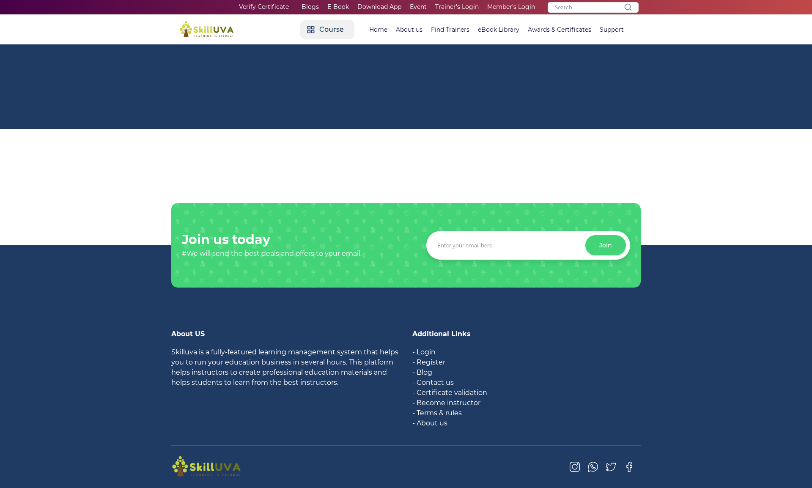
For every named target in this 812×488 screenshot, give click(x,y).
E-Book (338, 7)
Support (612, 29)
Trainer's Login (457, 7)
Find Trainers (450, 29)
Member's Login (511, 7)
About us (409, 29)
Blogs (310, 7)
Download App (379, 7)
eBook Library (498, 29)
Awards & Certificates (559, 29)
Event (418, 7)
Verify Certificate (264, 7)
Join (605, 245)
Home (378, 29)
